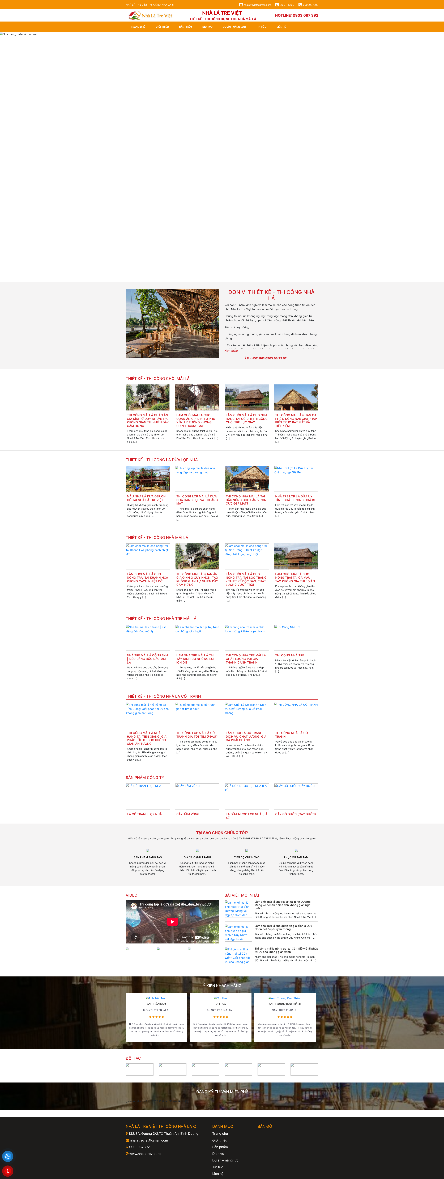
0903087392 (310, 4)
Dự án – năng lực (234, 26)
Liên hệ (281, 26)
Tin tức (261, 26)
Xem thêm (231, 316)
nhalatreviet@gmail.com (257, 4)
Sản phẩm (185, 26)
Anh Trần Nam (156, 969)
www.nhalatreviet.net (146, 1120)
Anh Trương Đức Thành (285, 969)
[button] (33, 140)
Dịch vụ (207, 26)
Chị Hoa (221, 969)
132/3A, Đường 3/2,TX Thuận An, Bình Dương (163, 1100)
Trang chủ (138, 26)
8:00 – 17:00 (286, 4)
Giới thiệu (162, 26)
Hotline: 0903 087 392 (296, 15)
